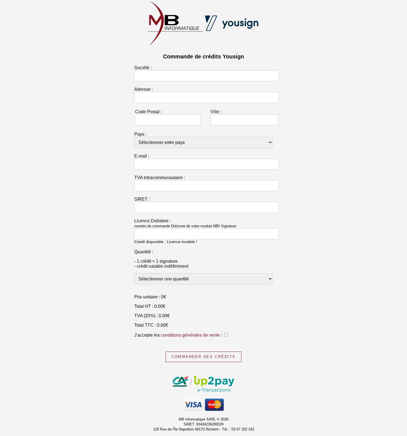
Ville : (215, 111)
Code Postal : (148, 111)
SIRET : (142, 199)
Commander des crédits (203, 357)
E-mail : (141, 156)
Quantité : (143, 251)
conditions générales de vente (190, 335)
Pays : (140, 134)
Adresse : (143, 89)
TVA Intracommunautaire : (159, 177)
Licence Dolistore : (185, 223)
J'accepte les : (178, 335)
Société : (142, 67)
